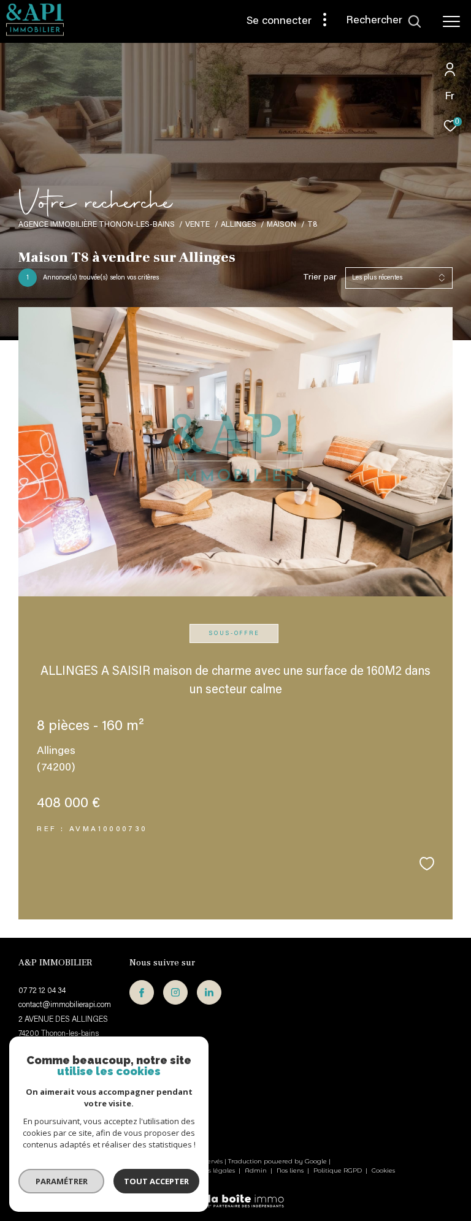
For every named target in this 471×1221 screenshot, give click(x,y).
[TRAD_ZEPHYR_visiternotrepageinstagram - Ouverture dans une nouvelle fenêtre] (175, 992)
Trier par (320, 277)
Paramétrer (62, 1181)
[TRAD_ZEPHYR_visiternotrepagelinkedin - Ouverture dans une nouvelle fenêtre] (209, 992)
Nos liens (291, 1170)
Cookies (383, 1170)
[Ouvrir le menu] (451, 21)
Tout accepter (156, 1181)
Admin (257, 1170)
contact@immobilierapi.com (64, 1005)
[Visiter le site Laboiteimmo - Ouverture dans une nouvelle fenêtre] (235, 1193)
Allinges (238, 225)
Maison (281, 225)
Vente (197, 225)
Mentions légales (208, 1170)
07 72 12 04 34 (42, 991)
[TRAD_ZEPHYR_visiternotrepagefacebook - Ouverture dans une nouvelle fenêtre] (141, 992)
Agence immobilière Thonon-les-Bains (96, 225)
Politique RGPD (337, 1170)
